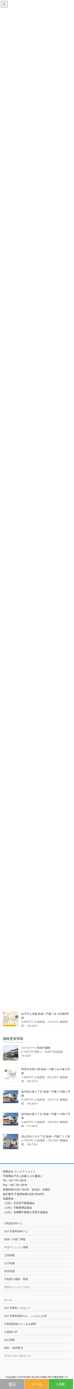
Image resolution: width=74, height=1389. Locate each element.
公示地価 (9, 1263)
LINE (61, 1384)
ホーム (8, 1300)
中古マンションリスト (17, 1287)
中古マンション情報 (16, 1247)
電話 (12, 1384)
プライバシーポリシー (17, 1355)
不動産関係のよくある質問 (20, 1324)
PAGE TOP (64, 1370)
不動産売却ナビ (13, 1223)
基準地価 (9, 1271)
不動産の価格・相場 (16, 1279)
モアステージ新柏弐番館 (35, 1047)
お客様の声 (10, 1332)
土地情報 (9, 1255)
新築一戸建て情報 (14, 1239)
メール (36, 1384)
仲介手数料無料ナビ (16, 1231)
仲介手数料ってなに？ (17, 1308)
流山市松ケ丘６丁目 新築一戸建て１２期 (45, 1136)
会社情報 (9, 1340)
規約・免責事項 (13, 1348)
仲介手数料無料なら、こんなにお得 (25, 1316)
